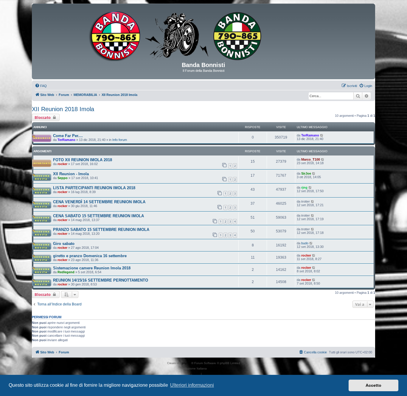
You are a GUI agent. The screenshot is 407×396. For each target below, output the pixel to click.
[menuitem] (41, 85)
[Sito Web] (203, 35)
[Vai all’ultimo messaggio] (322, 135)
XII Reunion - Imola (71, 174)
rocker (62, 164)
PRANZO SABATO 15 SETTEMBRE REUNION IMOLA (101, 229)
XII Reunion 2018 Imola (63, 109)
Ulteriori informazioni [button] (192, 385)
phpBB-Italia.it (217, 368)
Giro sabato (63, 243)
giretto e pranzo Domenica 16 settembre (90, 256)
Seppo (63, 178)
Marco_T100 (310, 159)
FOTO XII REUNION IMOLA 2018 (82, 160)
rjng (304, 187)
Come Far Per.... (68, 135)
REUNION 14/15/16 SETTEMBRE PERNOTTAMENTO (100, 280)
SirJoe (306, 173)
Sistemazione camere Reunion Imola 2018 (92, 268)
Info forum (119, 140)
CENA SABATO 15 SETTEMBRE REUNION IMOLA (98, 216)
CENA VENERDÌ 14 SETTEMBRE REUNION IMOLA (99, 202)
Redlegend (66, 272)
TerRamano (66, 140)
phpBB (186, 363)
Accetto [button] (373, 385)
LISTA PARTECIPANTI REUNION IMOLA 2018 (94, 188)
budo (304, 243)
